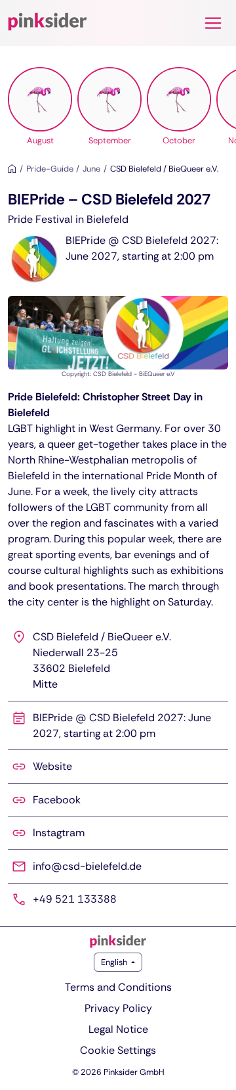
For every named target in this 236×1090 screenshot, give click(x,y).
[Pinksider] (118, 941)
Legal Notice (118, 1029)
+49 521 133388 (75, 899)
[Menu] (213, 23)
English (115, 962)
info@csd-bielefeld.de (87, 866)
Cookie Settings (118, 1050)
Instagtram (59, 833)
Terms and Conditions (118, 987)
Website (52, 766)
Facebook (57, 800)
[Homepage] (12, 168)
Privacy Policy (118, 1008)
